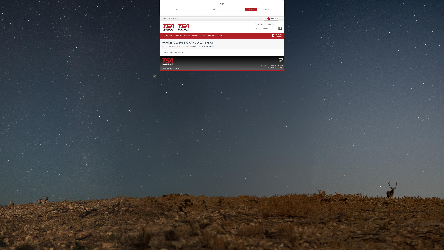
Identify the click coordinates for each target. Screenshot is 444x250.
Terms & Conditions (208, 35)
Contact (178, 35)
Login (251, 9)
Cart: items (271, 19)
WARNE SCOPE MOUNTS (184, 46)
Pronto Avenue (166, 46)
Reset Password (264, 9)
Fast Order (168, 35)
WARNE (173, 46)
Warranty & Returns (191, 35)
